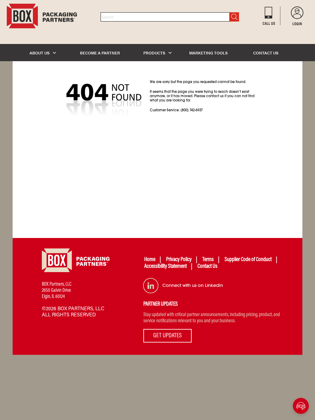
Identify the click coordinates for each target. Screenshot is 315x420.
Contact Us (207, 266)
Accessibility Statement (165, 266)
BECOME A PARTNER (100, 53)
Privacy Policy (179, 260)
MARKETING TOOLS (208, 53)
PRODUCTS (154, 53)
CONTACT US (265, 53)
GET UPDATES (167, 336)
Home (149, 260)
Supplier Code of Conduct (248, 260)
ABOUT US (40, 53)
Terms (208, 260)
